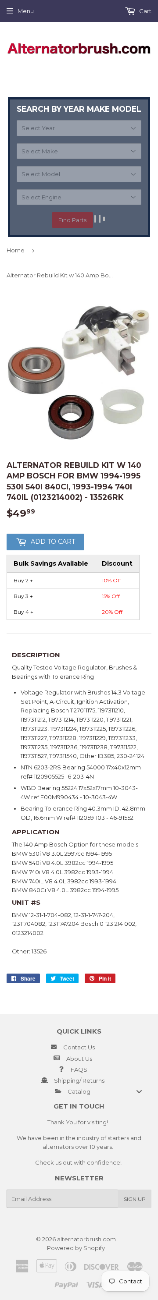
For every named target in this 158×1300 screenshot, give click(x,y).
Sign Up (135, 1199)
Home (16, 250)
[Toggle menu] (139, 1091)
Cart (144, 10)
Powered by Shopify (76, 1247)
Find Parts (72, 219)
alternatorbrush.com (86, 1239)
